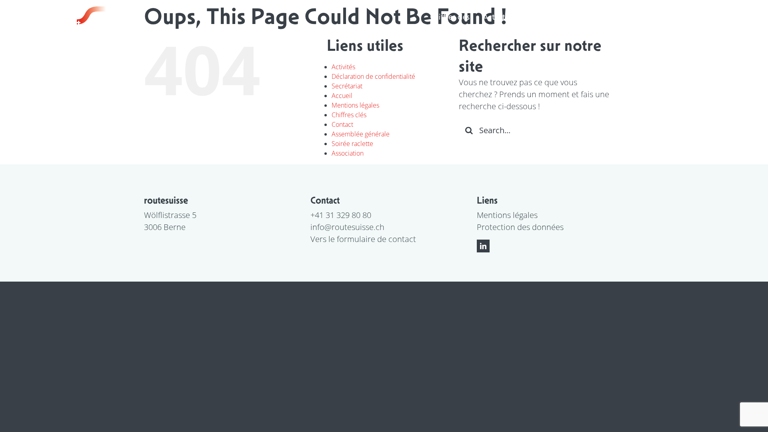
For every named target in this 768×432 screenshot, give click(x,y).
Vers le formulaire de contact (363, 239)
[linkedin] (483, 246)
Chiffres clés (349, 114)
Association (348, 153)
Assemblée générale (361, 134)
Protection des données (520, 227)
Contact (342, 124)
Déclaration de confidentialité (373, 76)
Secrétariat (347, 86)
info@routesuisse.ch (347, 227)
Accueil (342, 95)
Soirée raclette (352, 143)
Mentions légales (355, 105)
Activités (343, 66)
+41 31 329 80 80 (340, 215)
